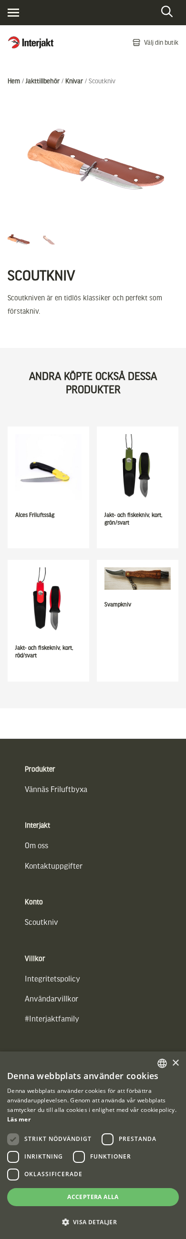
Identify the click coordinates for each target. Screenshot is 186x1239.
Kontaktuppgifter (54, 866)
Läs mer (19, 1119)
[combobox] (162, 1063)
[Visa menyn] (13, 13)
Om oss (36, 845)
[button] (93, 1222)
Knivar (74, 80)
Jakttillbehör (43, 80)
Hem (14, 80)
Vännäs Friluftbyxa (56, 789)
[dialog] (93, 1145)
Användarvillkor (51, 998)
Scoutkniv (41, 922)
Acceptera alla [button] (93, 1197)
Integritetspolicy (52, 978)
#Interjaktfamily (52, 1018)
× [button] (175, 1063)
